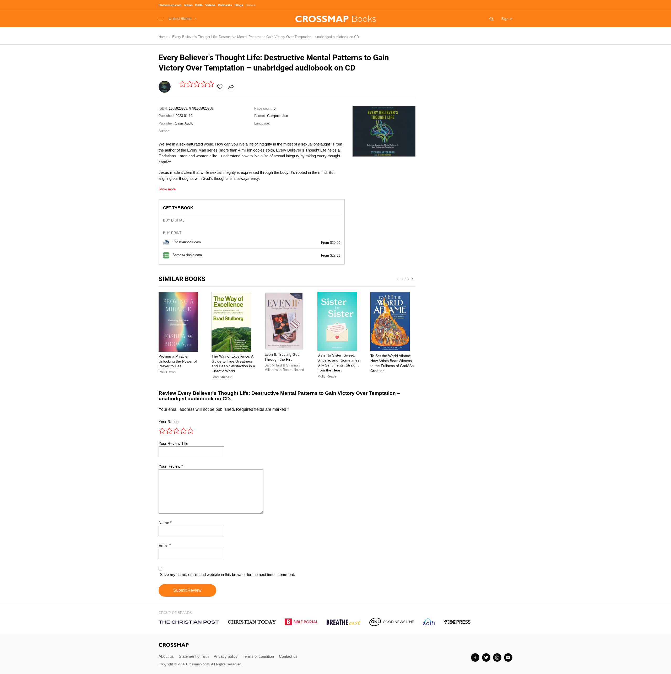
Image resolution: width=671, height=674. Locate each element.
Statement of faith (194, 656)
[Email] (508, 657)
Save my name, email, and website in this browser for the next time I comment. (227, 574)
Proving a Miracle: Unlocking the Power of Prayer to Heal (178, 361)
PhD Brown (167, 372)
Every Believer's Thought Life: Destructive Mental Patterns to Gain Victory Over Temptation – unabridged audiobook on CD (265, 37)
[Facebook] (475, 657)
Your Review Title (173, 443)
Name (165, 522)
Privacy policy (226, 656)
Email (165, 545)
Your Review (171, 466)
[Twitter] (486, 657)
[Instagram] (497, 657)
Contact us (288, 656)
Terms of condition (258, 656)
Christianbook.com (186, 242)
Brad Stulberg (222, 377)
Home (163, 37)
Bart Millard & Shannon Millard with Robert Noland (284, 367)
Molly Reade (326, 376)
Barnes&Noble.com (187, 255)
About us (166, 656)
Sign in (506, 19)
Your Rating (168, 421)
